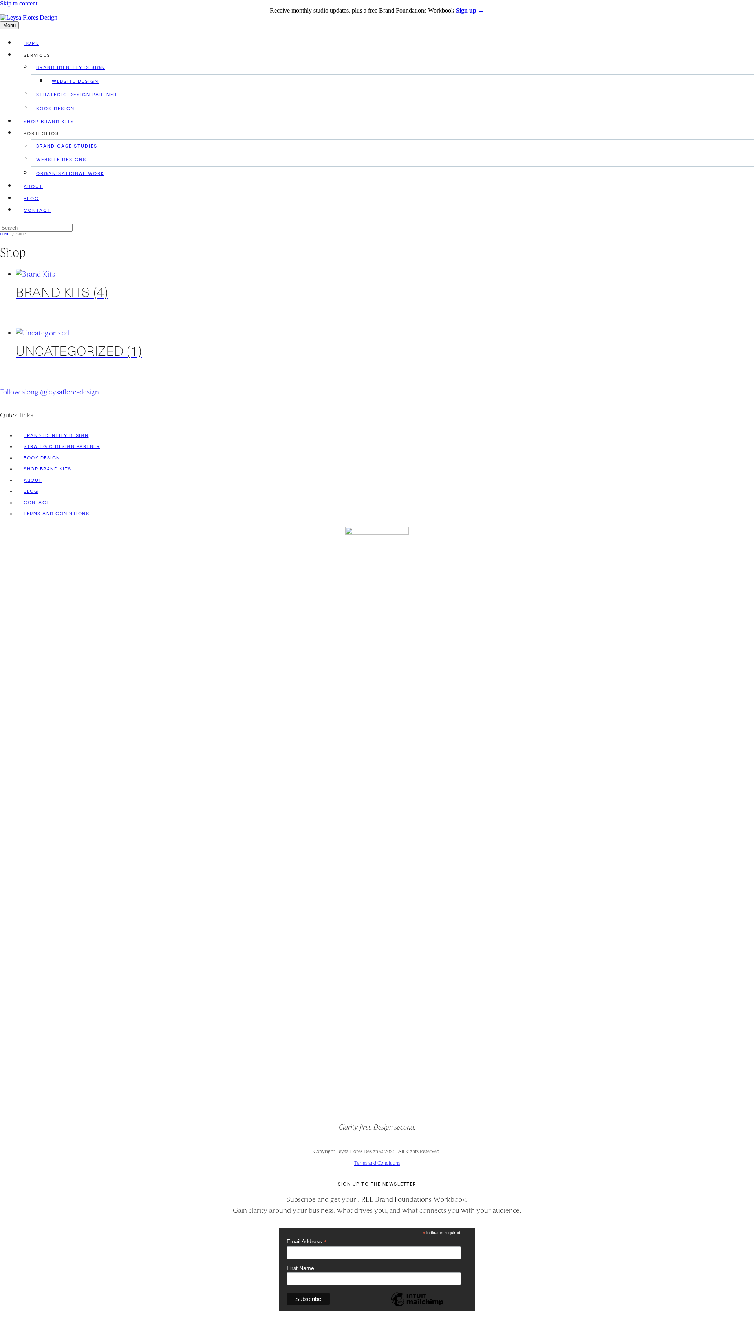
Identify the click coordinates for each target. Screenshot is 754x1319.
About (33, 186)
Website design (75, 81)
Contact (37, 210)
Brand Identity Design (70, 67)
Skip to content (18, 3)
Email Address (307, 1241)
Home (31, 43)
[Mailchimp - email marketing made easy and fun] (417, 1305)
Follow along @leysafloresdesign (49, 391)
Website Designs (61, 159)
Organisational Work (70, 173)
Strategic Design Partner (76, 94)
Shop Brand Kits (49, 121)
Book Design (55, 108)
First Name (300, 1268)
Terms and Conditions (56, 513)
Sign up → (470, 10)
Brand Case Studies (66, 146)
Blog (31, 198)
